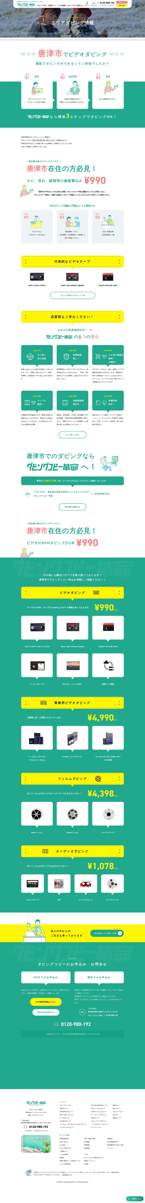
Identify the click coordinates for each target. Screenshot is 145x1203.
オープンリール (96, 1127)
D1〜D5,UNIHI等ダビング (99, 1105)
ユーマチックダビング (66, 1127)
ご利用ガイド (51, 5)
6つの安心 (63, 1145)
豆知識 (86, 1164)
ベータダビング (64, 1118)
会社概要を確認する (72, 507)
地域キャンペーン (89, 1161)
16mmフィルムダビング (98, 1111)
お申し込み (122, 5)
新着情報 (87, 1148)
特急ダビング (117, 1118)
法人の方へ (87, 5)
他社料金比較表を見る (46, 1012)
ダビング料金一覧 (65, 1148)
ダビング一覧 (41, 5)
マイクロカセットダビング (99, 1124)
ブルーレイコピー (118, 1111)
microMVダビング (65, 1121)
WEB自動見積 (64, 1138)
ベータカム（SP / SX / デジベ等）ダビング (73, 1124)
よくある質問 (61, 5)
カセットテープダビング (98, 1121)
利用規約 (110, 1138)
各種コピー (116, 1105)
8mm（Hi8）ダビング (66, 1115)
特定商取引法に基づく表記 (115, 1145)
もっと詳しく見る (73, 435)
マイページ (122, 2)
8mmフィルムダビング (98, 1108)
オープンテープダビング (98, 1115)
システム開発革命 (65, 1164)
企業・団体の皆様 (89, 1138)
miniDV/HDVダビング (66, 1111)
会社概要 (87, 1142)
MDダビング (95, 1118)
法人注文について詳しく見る (105, 933)
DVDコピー (116, 1108)
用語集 (62, 1157)
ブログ (86, 1154)
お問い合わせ (94, 5)
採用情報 (87, 1145)
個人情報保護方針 (112, 1142)
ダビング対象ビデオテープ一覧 (72, 295)
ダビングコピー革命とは (75, 5)
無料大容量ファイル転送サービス (70, 1161)
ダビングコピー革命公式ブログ (93, 1157)
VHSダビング (64, 1108)
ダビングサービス (65, 1105)
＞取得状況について (67, 1174)
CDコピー (116, 1115)
